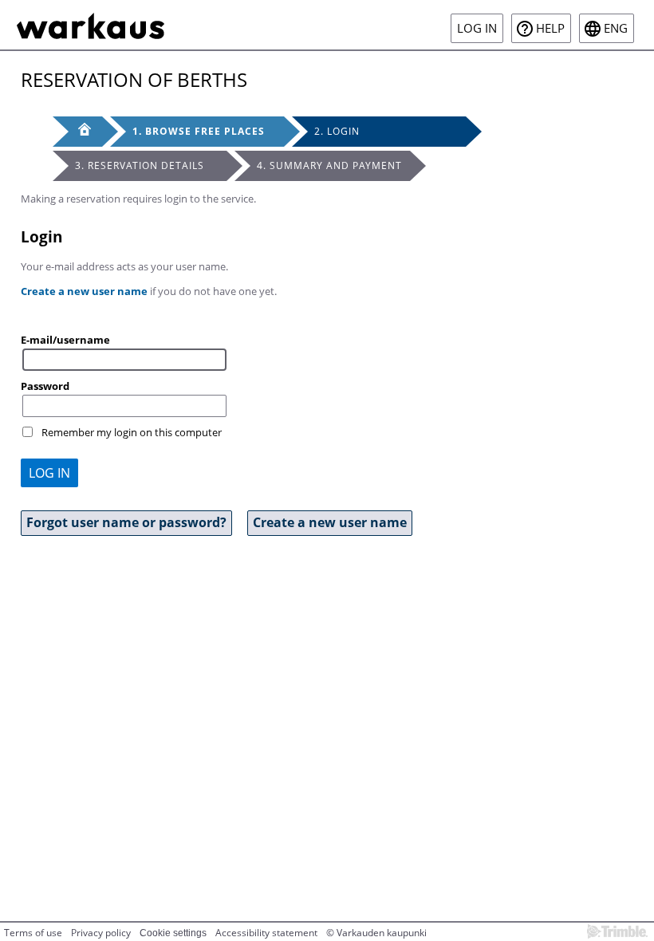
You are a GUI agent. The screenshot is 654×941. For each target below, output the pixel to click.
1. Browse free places (198, 131)
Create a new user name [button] (330, 522)
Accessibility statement (266, 933)
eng (616, 28)
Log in (477, 28)
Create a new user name (84, 291)
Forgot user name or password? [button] (126, 522)
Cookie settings (173, 933)
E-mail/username (65, 340)
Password (45, 386)
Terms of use (33, 933)
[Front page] (77, 131)
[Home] (90, 24)
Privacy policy (101, 933)
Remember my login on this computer (131, 432)
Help (550, 28)
